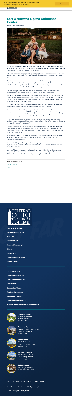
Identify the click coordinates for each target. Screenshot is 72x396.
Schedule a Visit (13, 271)
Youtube (15, 220)
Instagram (21, 220)
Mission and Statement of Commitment (23, 305)
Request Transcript (15, 245)
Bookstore (11, 253)
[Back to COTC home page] (19, 217)
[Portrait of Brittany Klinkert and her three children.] (36, 46)
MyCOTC (10, 236)
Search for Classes (14, 288)
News (8, 167)
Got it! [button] (62, 3)
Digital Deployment (22, 390)
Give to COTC (12, 284)
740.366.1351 (22, 321)
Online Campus (24, 365)
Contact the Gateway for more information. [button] (16, 4)
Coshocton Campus (25, 327)
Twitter (27, 220)
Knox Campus (23, 340)
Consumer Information (16, 300)
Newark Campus (24, 314)
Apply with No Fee (14, 228)
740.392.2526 (22, 346)
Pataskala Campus (25, 352)
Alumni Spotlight (12, 164)
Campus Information (15, 275)
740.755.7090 (22, 359)
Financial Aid (12, 241)
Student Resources (15, 292)
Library (10, 249)
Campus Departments (16, 257)
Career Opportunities (16, 279)
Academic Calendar (15, 296)
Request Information (15, 232)
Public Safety (12, 262)
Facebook (9, 220)
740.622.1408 (22, 333)
